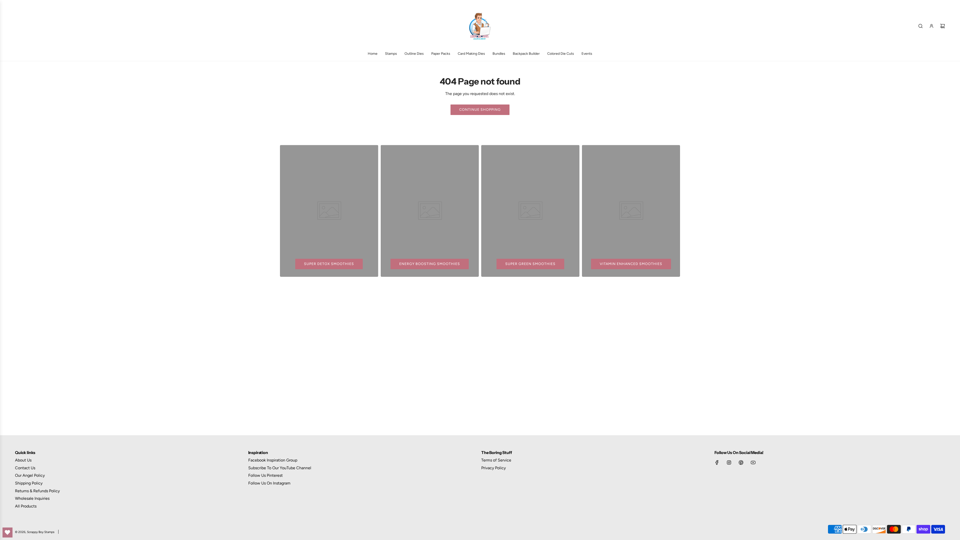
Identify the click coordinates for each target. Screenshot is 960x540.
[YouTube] (753, 462)
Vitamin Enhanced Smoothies (631, 264)
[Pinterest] (741, 462)
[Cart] (942, 26)
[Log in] (931, 26)
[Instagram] (729, 462)
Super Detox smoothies (329, 264)
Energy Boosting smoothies (429, 264)
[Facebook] (717, 462)
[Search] (920, 26)
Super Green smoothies (530, 264)
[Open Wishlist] (7, 533)
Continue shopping (480, 110)
